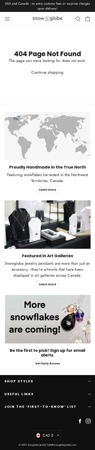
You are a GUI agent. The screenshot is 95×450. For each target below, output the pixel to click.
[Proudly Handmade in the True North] (47, 136)
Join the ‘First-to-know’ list (40, 406)
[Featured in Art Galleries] (47, 224)
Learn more (47, 189)
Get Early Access (47, 363)
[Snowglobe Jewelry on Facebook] (80, 421)
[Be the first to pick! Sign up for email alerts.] (47, 319)
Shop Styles (18, 381)
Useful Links (19, 394)
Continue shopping (47, 72)
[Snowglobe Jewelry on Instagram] (88, 421)
